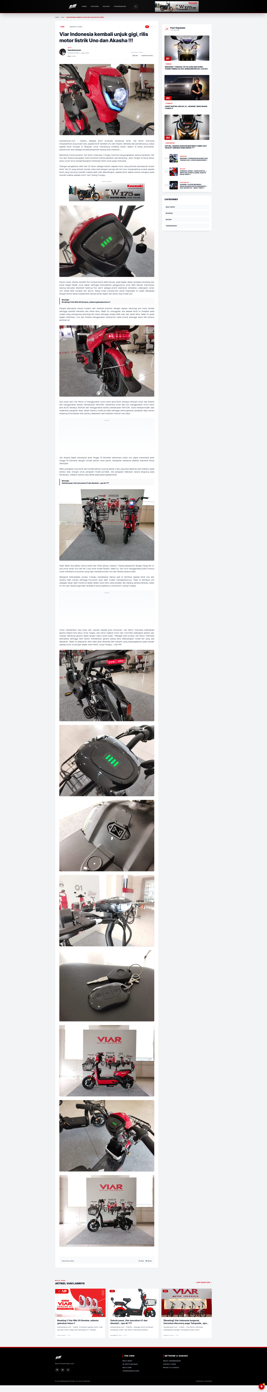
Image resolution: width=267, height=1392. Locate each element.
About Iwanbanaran (172, 1283)
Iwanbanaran (74, 50)
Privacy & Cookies (171, 1290)
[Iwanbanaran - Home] (72, 6)
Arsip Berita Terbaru (147, 55)
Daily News (170, 207)
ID (147, 26)
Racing (169, 219)
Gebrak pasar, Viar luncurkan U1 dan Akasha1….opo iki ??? (85, 444)
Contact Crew (169, 1286)
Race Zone (127, 1290)
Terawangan (171, 226)
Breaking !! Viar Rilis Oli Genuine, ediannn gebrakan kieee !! (86, 302)
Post (142, 1183)
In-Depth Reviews (130, 1286)
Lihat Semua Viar (203, 1205)
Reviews (169, 213)
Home (57, 17)
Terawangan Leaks (131, 1293)
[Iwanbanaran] (177, 6)
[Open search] (135, 6)
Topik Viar (135, 55)
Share (150, 1183)
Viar (62, 17)
